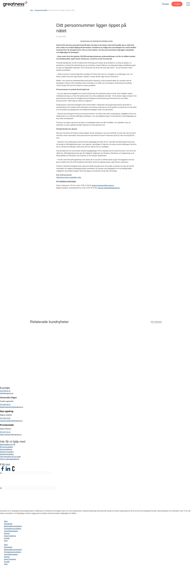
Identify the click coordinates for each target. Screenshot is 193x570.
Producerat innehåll (41, 10)
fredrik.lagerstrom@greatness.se (11, 407)
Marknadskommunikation (13, 526)
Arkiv (6, 541)
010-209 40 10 (5, 391)
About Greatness (10, 536)
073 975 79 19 (5, 432)
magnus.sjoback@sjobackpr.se (109, 188)
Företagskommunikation (12, 528)
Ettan (6, 521)
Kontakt (176, 4)
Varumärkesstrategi (11, 531)
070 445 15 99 (5, 418)
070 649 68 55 (5, 404)
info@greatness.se (6, 393)
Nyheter (7, 533)
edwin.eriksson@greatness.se (11, 434)
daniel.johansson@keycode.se (103, 185)
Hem (31, 10)
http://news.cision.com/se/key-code (68, 177)
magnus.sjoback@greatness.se (11, 421)
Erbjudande (8, 524)
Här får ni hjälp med (12, 441)
